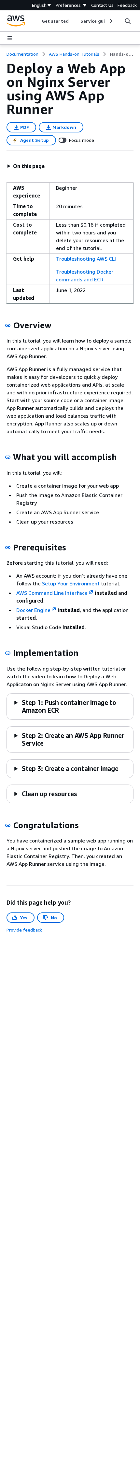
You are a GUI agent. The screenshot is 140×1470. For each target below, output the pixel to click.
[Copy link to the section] (8, 325)
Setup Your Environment (71, 583)
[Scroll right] (110, 21)
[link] (121, 54)
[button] (26, 166)
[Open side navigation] (9, 38)
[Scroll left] (37, 21)
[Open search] (127, 21)
